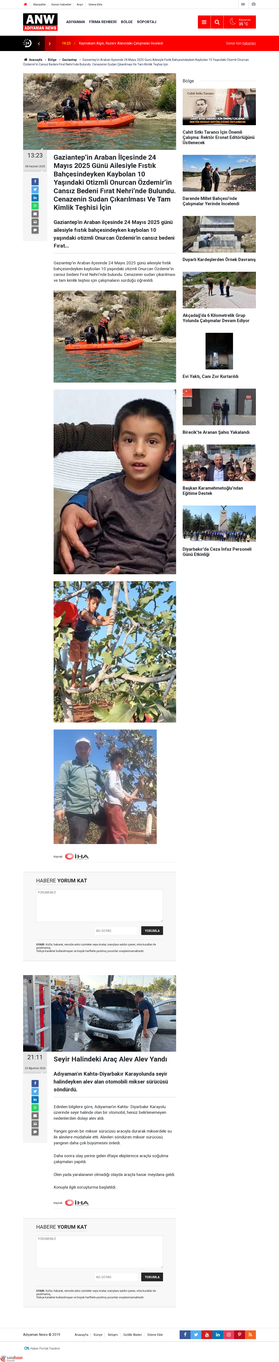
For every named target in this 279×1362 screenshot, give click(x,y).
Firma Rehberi (103, 22)
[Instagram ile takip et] (228, 1334)
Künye (98, 1335)
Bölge (127, 22)
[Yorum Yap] (35, 230)
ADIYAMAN (75, 22)
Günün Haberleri (61, 4)
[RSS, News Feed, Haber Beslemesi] (250, 1334)
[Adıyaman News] (40, 22)
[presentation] (38, 43)
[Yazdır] (35, 222)
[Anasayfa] (25, 4)
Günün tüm (241, 43)
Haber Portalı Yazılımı (45, 1348)
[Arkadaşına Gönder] (35, 213)
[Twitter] (35, 189)
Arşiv (80, 4)
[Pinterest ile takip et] (239, 1334)
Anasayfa (81, 1335)
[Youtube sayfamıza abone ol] (206, 1334)
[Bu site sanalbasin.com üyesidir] (11, 1358)
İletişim (113, 1335)
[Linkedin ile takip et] (217, 1334)
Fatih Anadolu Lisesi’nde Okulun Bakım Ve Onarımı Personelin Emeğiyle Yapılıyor (133, 43)
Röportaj (146, 22)
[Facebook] (35, 181)
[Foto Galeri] (253, 4)
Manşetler (39, 4)
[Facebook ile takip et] (185, 1334)
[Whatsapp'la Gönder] (35, 205)
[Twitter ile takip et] (196, 1334)
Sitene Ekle (95, 4)
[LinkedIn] (35, 197)
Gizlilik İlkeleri (132, 1335)
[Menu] (204, 22)
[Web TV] (243, 4)
